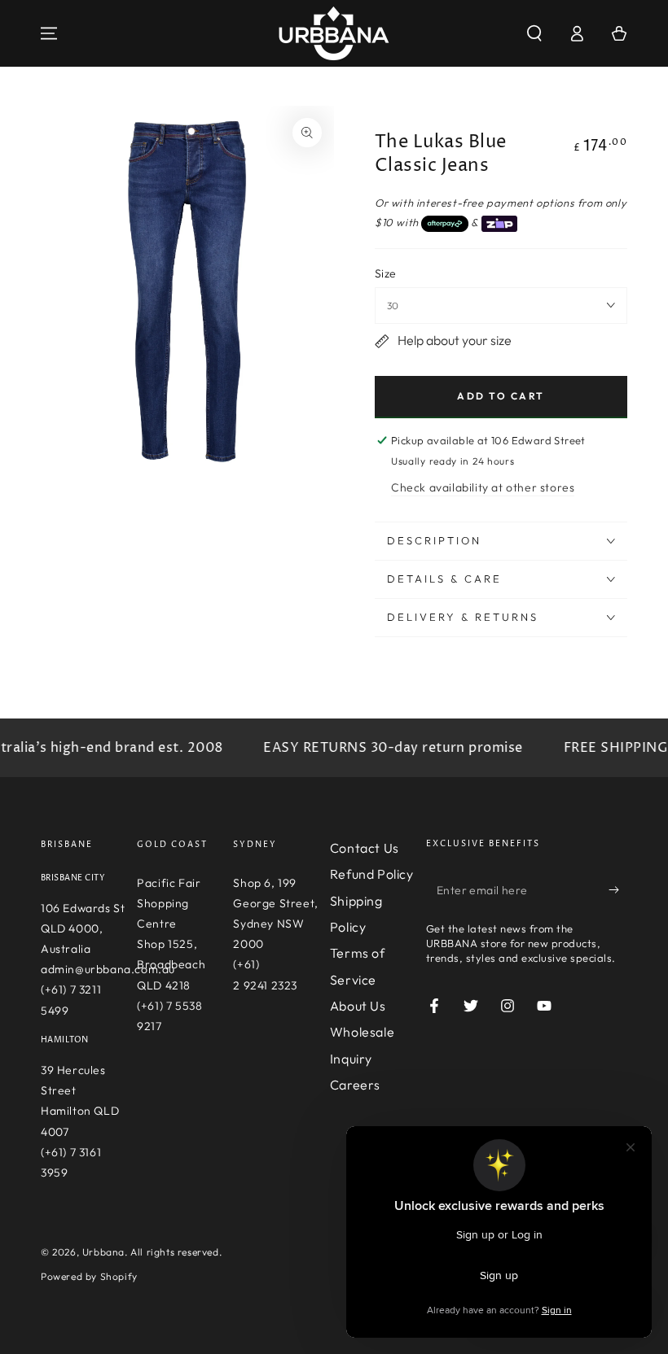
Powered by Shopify (89, 1276)
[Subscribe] (618, 890)
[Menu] (49, 33)
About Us (358, 1006)
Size (386, 273)
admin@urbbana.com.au (108, 969)
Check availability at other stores (482, 487)
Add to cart (500, 396)
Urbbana (103, 1252)
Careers (355, 1085)
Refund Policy (372, 874)
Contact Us (364, 848)
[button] (534, 33)
